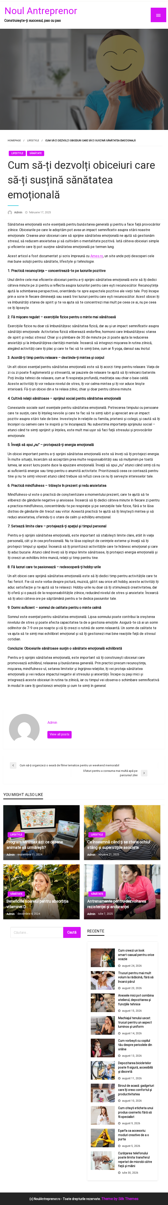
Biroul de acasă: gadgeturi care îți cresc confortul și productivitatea (136, 1090)
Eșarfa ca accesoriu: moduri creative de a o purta (133, 1135)
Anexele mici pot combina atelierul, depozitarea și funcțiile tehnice (136, 1000)
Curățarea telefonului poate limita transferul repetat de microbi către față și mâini (135, 1159)
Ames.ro (96, 256)
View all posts (59, 734)
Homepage (14, 140)
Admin (18, 212)
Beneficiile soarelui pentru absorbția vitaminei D (37, 904)
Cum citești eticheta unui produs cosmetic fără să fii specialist (135, 1112)
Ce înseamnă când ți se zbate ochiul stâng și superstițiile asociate (118, 845)
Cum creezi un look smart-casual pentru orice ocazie (136, 955)
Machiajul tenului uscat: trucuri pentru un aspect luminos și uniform (135, 1022)
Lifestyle (33, 140)
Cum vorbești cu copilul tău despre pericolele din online (135, 1045)
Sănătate (36, 153)
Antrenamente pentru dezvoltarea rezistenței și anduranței (116, 904)
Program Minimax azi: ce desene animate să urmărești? (35, 845)
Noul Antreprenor (40, 10)
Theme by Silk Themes (119, 1198)
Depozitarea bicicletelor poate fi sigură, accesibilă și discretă (135, 1067)
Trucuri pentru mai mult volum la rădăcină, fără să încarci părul (136, 977)
